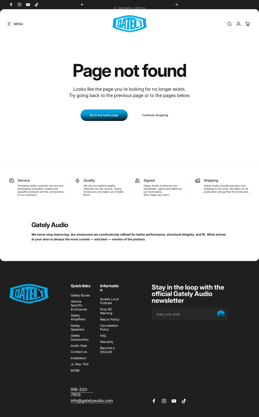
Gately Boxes (80, 295)
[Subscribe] (221, 314)
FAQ (103, 336)
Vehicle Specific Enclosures (79, 305)
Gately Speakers (77, 327)
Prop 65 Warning (106, 311)
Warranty (106, 342)
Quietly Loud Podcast (109, 301)
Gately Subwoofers (79, 337)
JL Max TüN (79, 364)
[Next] (176, 4)
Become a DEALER (107, 350)
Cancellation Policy (109, 327)
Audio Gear (79, 346)
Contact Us (79, 352)
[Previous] (82, 4)
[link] (82, 392)
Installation (78, 358)
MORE (75, 370)
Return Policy (109, 319)
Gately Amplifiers (78, 317)
